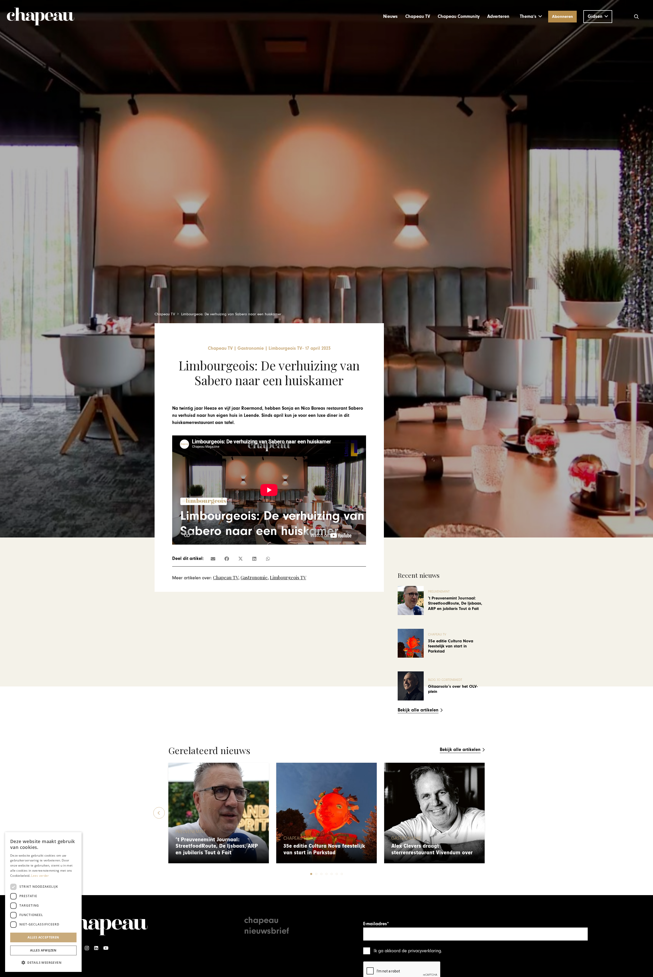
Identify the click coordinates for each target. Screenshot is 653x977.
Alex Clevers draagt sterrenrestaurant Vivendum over (432, 849)
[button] (531, 16)
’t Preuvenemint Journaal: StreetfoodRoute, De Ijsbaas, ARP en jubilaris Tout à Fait (455, 603)
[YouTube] (105, 948)
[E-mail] (213, 558)
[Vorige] (159, 813)
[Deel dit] (227, 558)
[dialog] (43, 902)
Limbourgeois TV (288, 577)
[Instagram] (87, 948)
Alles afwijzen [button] (43, 950)
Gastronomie (254, 577)
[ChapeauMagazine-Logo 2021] (40, 17)
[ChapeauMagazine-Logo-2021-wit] (106, 924)
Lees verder (40, 875)
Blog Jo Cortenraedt (445, 680)
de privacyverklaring (421, 951)
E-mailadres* (376, 923)
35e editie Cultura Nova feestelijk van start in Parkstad (450, 646)
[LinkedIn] (96, 948)
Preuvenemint (439, 592)
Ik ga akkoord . (408, 951)
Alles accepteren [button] (43, 937)
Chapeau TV (225, 577)
